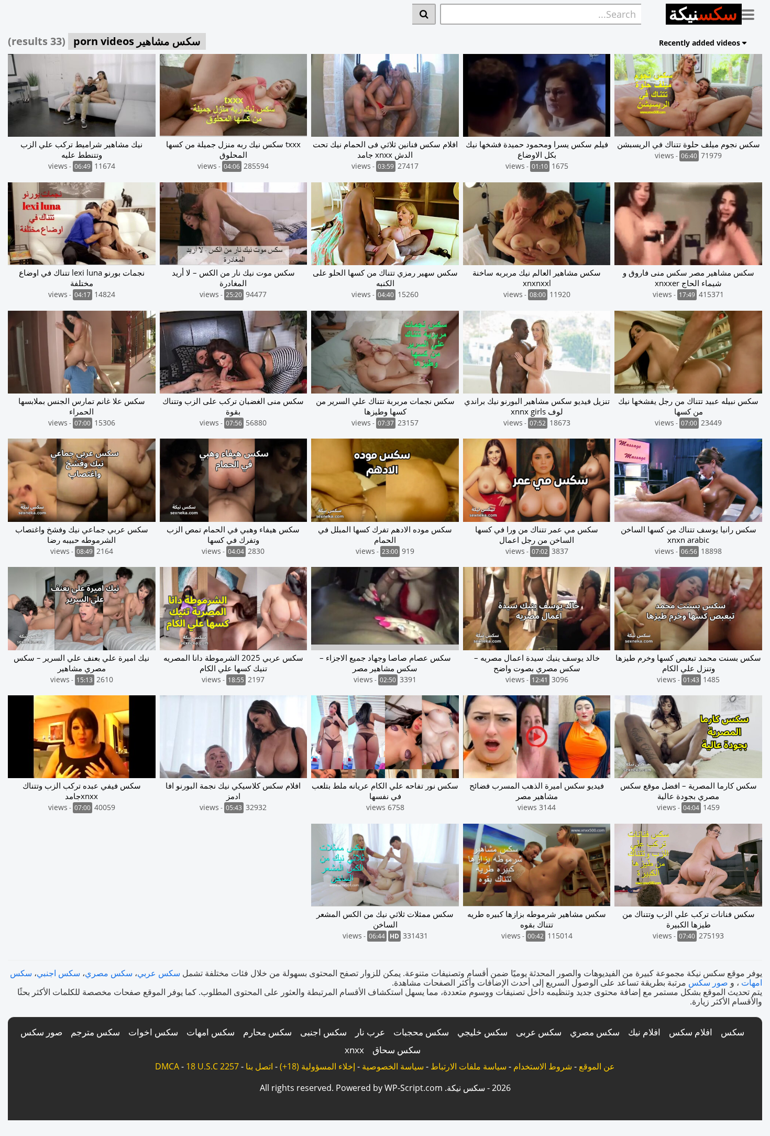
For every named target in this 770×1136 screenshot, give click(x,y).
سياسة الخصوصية (393, 1066)
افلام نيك (644, 1032)
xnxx (354, 1050)
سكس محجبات (421, 1032)
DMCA (167, 1066)
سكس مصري (109, 973)
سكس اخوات (153, 1032)
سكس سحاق (396, 1050)
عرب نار (370, 1032)
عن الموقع (597, 1066)
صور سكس (708, 982)
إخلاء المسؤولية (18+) (317, 1066)
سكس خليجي (482, 1032)
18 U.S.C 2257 (212, 1066)
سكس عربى (539, 1032)
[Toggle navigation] (752, 12)
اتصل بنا (259, 1066)
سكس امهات (210, 1032)
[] (424, 14)
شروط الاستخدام (542, 1066)
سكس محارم (267, 1032)
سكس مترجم (95, 1032)
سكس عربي (158, 973)
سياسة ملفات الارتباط (469, 1066)
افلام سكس (690, 1032)
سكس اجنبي (58, 973)
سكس (732, 1032)
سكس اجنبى (323, 1032)
